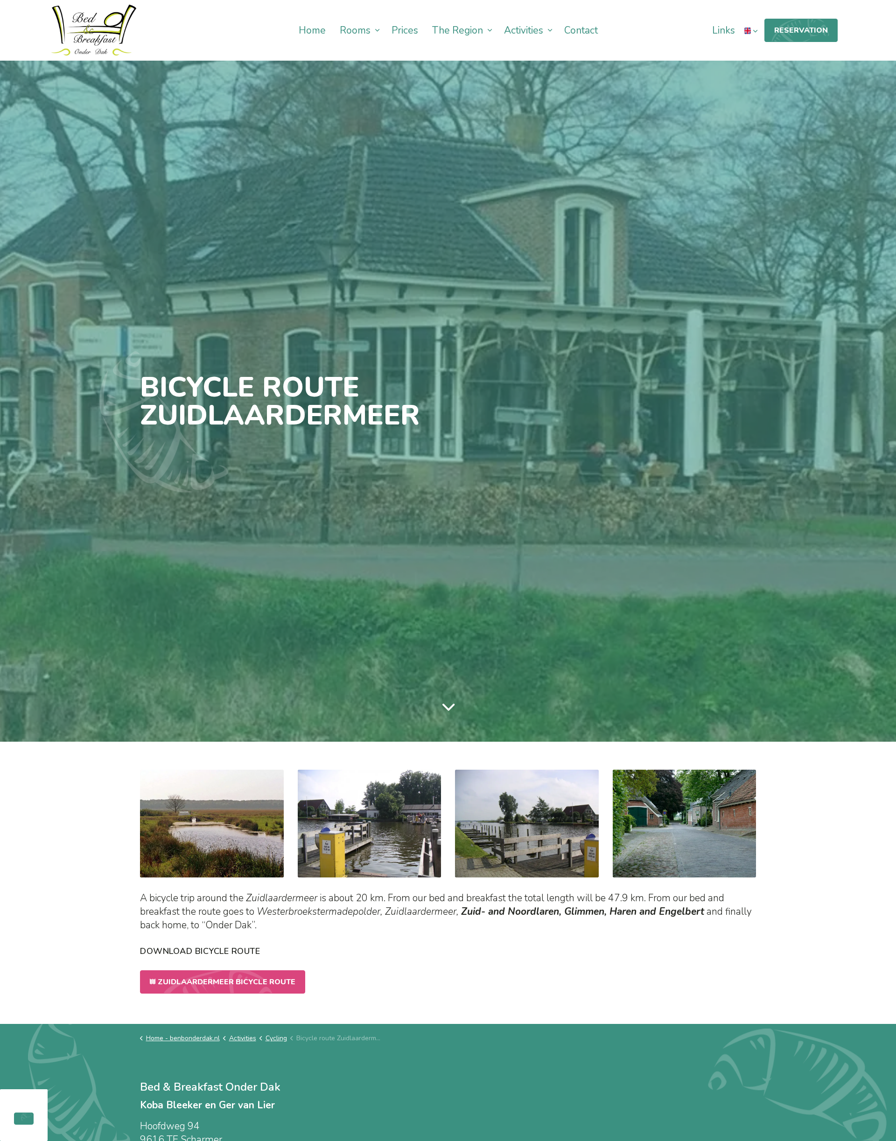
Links (723, 30)
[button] (212, 823)
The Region (457, 30)
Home (312, 30)
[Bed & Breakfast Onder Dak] (93, 30)
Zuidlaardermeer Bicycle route (226, 982)
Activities (523, 30)
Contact (581, 30)
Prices (405, 30)
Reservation (801, 30)
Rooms (355, 30)
